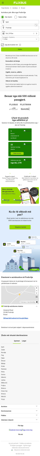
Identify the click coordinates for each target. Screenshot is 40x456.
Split (2, 347)
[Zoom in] (36, 288)
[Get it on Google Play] (15, 430)
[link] (20, 239)
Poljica (3, 385)
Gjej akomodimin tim (11, 45)
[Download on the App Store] (27, 430)
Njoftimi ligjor (27, 445)
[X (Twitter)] (21, 439)
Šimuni (3, 361)
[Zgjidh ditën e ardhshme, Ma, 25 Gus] (36, 33)
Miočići (3, 396)
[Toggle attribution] (37, 302)
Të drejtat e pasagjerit (16, 445)
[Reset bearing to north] (36, 293)
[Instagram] (19, 439)
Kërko (20, 49)
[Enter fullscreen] (36, 297)
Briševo (3, 388)
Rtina (2, 372)
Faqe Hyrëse (5, 8)
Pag (2, 355)
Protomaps (23, 302)
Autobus (15, 8)
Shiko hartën (17, 153)
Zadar (3, 350)
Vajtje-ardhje (22, 17)
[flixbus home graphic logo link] (20, 2)
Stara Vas (4, 391)
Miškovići (4, 383)
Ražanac (4, 369)
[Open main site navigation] (2, 2)
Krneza (3, 394)
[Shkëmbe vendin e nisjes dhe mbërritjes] (36, 25)
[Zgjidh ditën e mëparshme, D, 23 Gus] (34, 33)
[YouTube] (20, 439)
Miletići (3, 377)
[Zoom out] (36, 290)
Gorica (3, 374)
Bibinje (3, 363)
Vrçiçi (3, 399)
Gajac (3, 358)
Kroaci (23, 8)
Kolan (3, 366)
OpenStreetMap (31, 302)
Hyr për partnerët (13, 443)
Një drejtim (8, 17)
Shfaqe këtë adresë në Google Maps (15, 318)
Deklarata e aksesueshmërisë (20, 447)
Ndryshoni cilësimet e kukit (22, 450)
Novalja (3, 352)
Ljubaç (3, 380)
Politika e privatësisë (25, 443)
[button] (20, 22)
